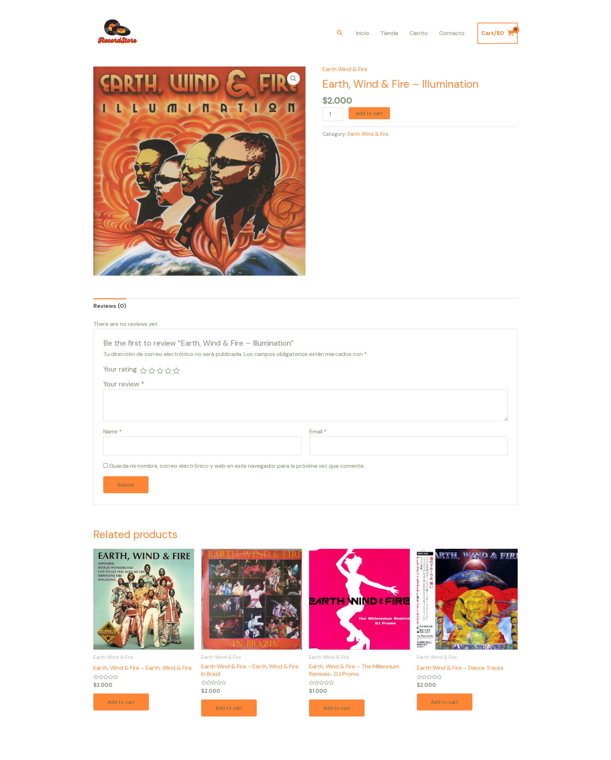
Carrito (418, 33)
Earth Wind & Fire (344, 69)
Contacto (452, 33)
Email (318, 431)
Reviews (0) (109, 306)
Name (112, 431)
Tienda (389, 33)
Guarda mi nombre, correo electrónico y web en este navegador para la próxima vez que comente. (237, 466)
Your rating (120, 369)
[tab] (109, 305)
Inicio (362, 33)
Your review (123, 384)
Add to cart (369, 113)
